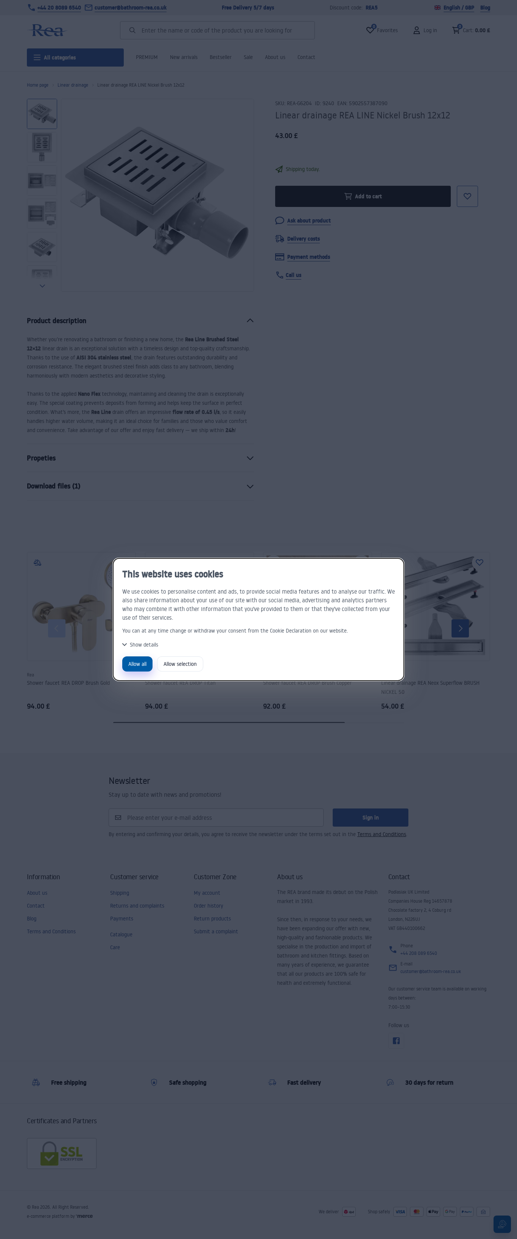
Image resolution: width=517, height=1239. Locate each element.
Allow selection (180, 663)
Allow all (137, 663)
